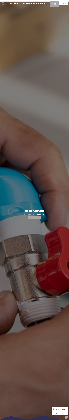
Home (10, 3)
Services (15, 3)
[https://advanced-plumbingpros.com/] (3, 3)
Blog (37, 3)
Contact (42, 3)
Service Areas (30, 3)
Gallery (23, 3)
